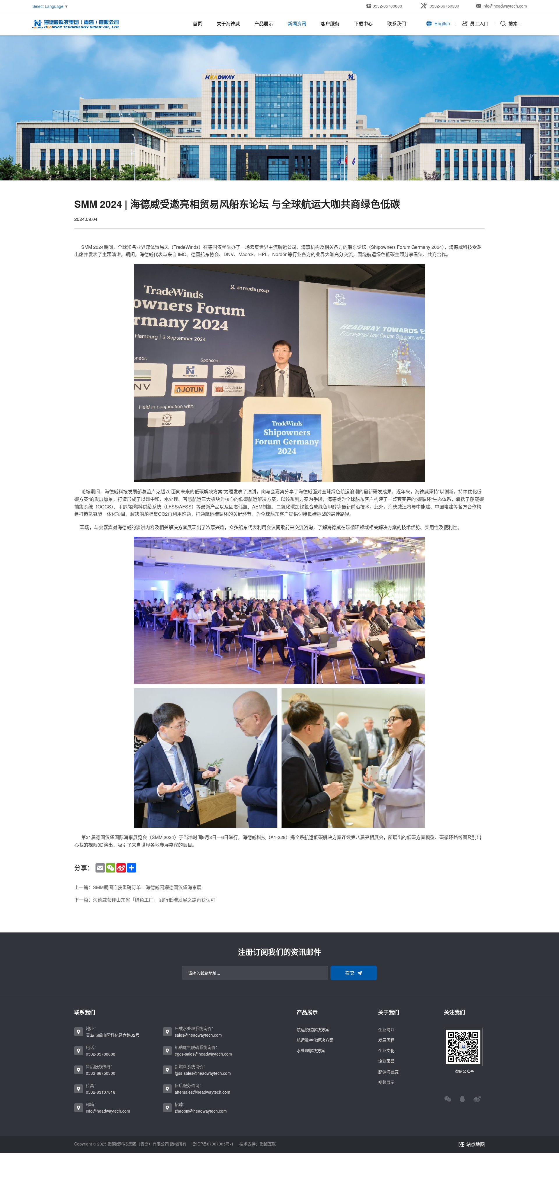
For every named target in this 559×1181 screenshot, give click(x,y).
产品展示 (263, 23)
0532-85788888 (100, 1054)
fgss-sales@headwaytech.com (203, 1073)
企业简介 (386, 1029)
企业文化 (386, 1050)
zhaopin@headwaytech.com (201, 1111)
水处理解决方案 (311, 1050)
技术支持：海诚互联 (257, 1144)
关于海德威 (228, 23)
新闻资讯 (297, 23)
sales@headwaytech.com (198, 1035)
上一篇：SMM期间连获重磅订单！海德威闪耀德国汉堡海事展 (137, 887)
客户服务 (330, 23)
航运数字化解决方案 (315, 1040)
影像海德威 (388, 1071)
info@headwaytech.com (108, 1111)
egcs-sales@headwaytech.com (203, 1054)
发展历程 (386, 1040)
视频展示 (386, 1082)
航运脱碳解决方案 (313, 1029)
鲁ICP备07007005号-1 (212, 1144)
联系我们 (396, 23)
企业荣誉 (386, 1061)
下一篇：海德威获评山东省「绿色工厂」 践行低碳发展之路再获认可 (144, 900)
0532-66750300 (100, 1073)
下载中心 (363, 23)
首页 (197, 23)
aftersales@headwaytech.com (202, 1092)
